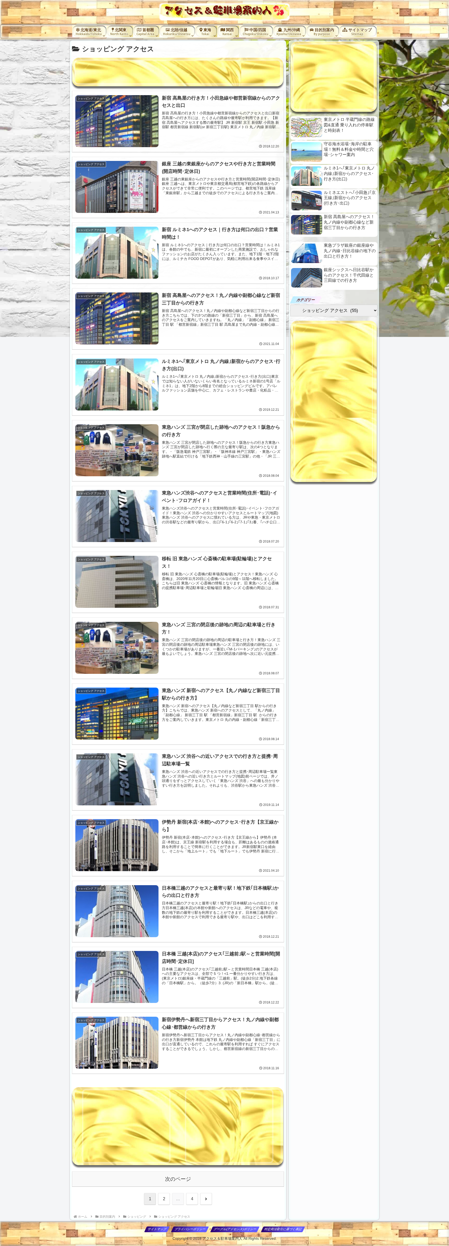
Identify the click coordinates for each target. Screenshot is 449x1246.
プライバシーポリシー (190, 1229)
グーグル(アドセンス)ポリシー (235, 1229)
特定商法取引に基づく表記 (283, 1229)
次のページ (178, 1179)
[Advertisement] (178, 72)
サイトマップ (157, 1229)
